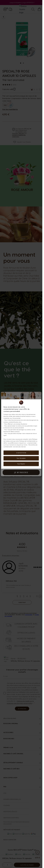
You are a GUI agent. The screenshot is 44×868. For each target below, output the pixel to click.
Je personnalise (21, 452)
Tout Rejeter (21, 464)
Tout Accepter (21, 458)
